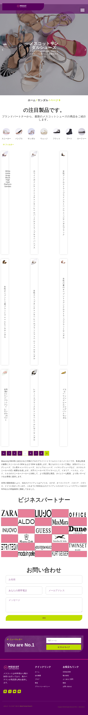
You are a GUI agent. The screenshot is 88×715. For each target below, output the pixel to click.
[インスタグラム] (10, 539)
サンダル (43, 100)
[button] (82, 10)
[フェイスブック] (19, 539)
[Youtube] (14, 539)
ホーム (32, 100)
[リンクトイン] (5, 539)
